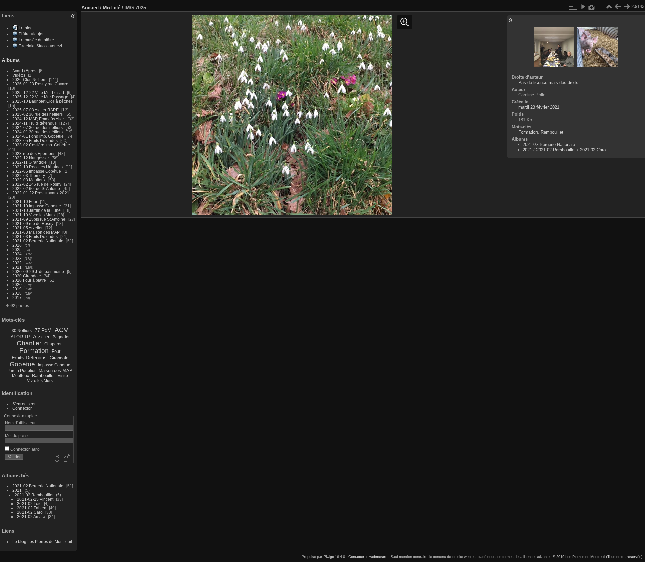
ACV (61, 329)
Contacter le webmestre (367, 557)
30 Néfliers (22, 331)
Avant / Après (24, 70)
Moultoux (20, 376)
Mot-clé (111, 7)
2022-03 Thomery (28, 175)
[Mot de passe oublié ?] (66, 458)
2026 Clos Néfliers (29, 79)
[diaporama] (582, 6)
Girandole (59, 357)
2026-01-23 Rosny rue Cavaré (40, 84)
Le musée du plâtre (36, 40)
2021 (17, 267)
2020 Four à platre (29, 280)
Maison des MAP (55, 370)
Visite (63, 376)
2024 (17, 254)
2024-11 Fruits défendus (34, 123)
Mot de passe (17, 435)
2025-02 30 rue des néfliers (37, 114)
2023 (17, 258)
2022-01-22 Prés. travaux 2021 (40, 193)
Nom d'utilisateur (20, 423)
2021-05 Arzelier (27, 228)
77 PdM (43, 330)
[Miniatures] (609, 6)
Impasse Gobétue (54, 365)
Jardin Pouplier (22, 371)
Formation (34, 350)
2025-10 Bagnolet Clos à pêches (42, 101)
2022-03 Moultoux (29, 180)
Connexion (22, 408)
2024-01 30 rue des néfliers (38, 132)
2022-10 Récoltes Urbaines (37, 167)
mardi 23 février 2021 (538, 107)
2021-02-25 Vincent (35, 499)
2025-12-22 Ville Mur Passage (40, 97)
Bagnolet (61, 337)
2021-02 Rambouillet (34, 495)
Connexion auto (24, 449)
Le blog (26, 28)
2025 (17, 249)
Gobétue (22, 364)
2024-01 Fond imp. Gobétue (38, 136)
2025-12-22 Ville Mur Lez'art (38, 92)
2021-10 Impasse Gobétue (36, 206)
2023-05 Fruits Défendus (35, 140)
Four (56, 351)
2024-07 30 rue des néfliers (37, 127)
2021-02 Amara (31, 516)
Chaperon (53, 344)
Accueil (90, 7)
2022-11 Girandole (29, 162)
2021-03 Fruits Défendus (35, 236)
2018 (17, 293)
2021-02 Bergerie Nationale (37, 241)
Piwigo (329, 557)
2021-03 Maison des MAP (36, 232)
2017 (17, 297)
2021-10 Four (24, 201)
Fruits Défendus (29, 357)
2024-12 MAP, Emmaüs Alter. (38, 118)
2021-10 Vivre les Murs (33, 215)
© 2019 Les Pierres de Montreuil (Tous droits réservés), (598, 557)
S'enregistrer (24, 404)
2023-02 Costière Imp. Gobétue (41, 145)
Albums (11, 60)
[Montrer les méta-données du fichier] (591, 6)
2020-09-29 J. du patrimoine (38, 271)
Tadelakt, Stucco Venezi (40, 46)
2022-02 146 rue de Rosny (36, 184)
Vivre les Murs (40, 381)
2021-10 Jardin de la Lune (36, 210)
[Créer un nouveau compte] (57, 458)
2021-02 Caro (30, 512)
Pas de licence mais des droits (548, 82)
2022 (17, 263)
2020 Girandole (26, 276)
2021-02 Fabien (31, 508)
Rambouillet (43, 375)
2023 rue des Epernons (33, 153)
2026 (17, 245)
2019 (17, 289)
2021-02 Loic (29, 503)
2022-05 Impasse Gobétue (36, 171)
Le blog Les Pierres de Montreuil (42, 541)
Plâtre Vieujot (31, 34)
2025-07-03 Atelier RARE (35, 110)
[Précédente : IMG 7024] (617, 6)
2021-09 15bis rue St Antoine (39, 219)
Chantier (29, 343)
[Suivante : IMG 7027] (626, 6)
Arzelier (41, 336)
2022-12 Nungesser (30, 158)
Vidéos (18, 75)
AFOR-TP (20, 336)
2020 (17, 284)
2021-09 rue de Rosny (32, 223)
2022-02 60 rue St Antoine (36, 188)
